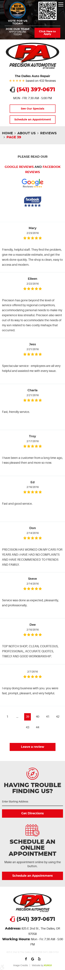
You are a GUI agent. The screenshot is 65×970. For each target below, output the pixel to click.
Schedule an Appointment (32, 119)
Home (7, 133)
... (17, 716)
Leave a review (32, 746)
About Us (26, 133)
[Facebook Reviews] (32, 209)
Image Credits (20, 965)
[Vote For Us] (47, 11)
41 (47, 716)
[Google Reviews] (32, 190)
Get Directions (32, 813)
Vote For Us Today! (17, 22)
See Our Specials (32, 108)
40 (37, 716)
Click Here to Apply (47, 32)
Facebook (25, 959)
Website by (42, 965)
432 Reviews (47, 80)
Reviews (48, 133)
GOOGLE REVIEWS (19, 167)
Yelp (39, 959)
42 (57, 716)
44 (37, 727)
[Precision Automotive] (32, 56)
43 (27, 727)
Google (32, 959)
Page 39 (13, 137)
